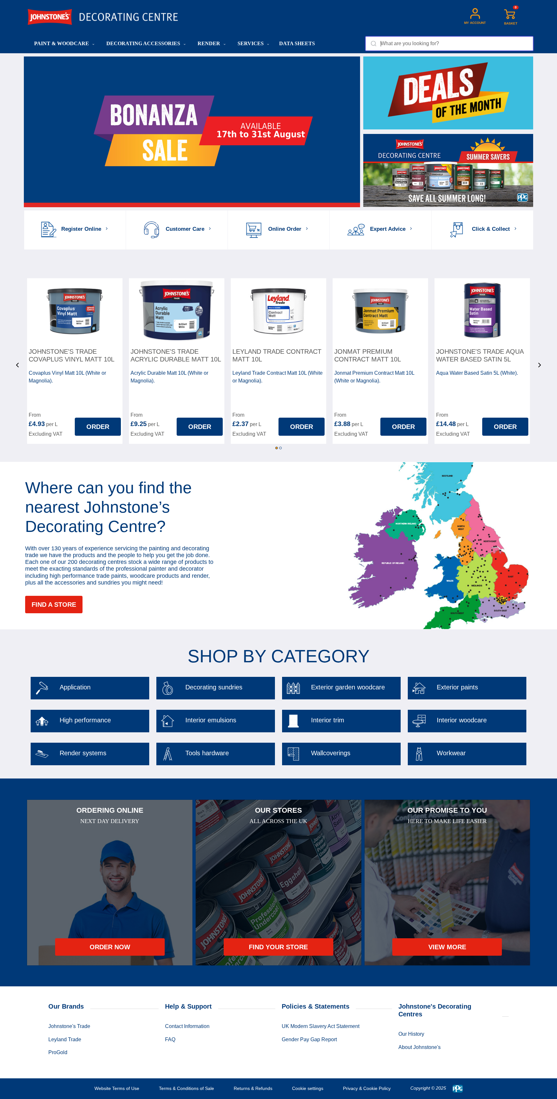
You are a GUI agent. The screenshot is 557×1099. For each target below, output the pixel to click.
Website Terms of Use (116, 1088)
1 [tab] (276, 448)
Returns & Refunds (253, 1088)
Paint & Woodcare (62, 43)
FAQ (170, 1039)
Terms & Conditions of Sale (186, 1088)
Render (209, 43)
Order (97, 426)
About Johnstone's (419, 1047)
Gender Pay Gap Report (309, 1039)
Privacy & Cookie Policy (367, 1088)
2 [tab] (280, 448)
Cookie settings (307, 1088)
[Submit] (373, 43)
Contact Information (187, 1026)
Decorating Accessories (143, 43)
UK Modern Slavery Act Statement (320, 1026)
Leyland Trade (64, 1039)
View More (447, 947)
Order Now (110, 947)
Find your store (278, 947)
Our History (411, 1034)
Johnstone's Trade (69, 1026)
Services (251, 43)
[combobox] (449, 43)
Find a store (54, 604)
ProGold (57, 1052)
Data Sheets (297, 43)
